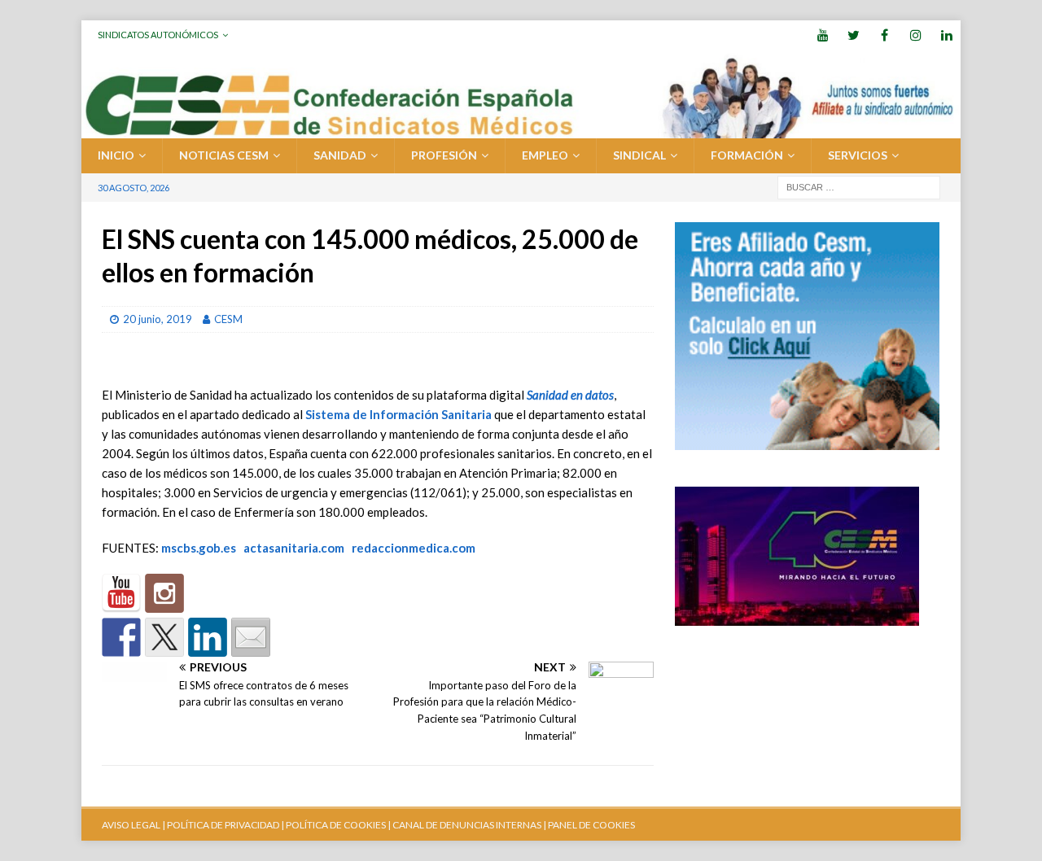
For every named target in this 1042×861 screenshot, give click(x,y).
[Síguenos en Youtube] (121, 593)
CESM (228, 319)
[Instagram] (915, 34)
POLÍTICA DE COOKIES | (338, 825)
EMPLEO (545, 155)
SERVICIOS (857, 155)
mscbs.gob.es (198, 547)
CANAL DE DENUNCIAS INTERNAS (466, 825)
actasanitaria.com (293, 547)
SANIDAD (339, 155)
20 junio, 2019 (157, 319)
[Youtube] (822, 34)
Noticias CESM (224, 155)
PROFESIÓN (444, 155)
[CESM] (164, 593)
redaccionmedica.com (413, 547)
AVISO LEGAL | (133, 825)
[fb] (884, 34)
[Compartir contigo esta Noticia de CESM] (250, 637)
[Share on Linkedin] (207, 637)
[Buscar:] (858, 186)
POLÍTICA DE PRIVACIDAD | (225, 825)
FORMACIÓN (747, 155)
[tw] (853, 34)
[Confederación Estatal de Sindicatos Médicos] (521, 129)
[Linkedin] (946, 34)
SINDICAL (639, 155)
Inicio (116, 155)
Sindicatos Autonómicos (158, 34)
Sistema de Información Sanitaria (398, 414)
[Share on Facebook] (121, 637)
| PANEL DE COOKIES (588, 825)
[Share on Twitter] (164, 637)
